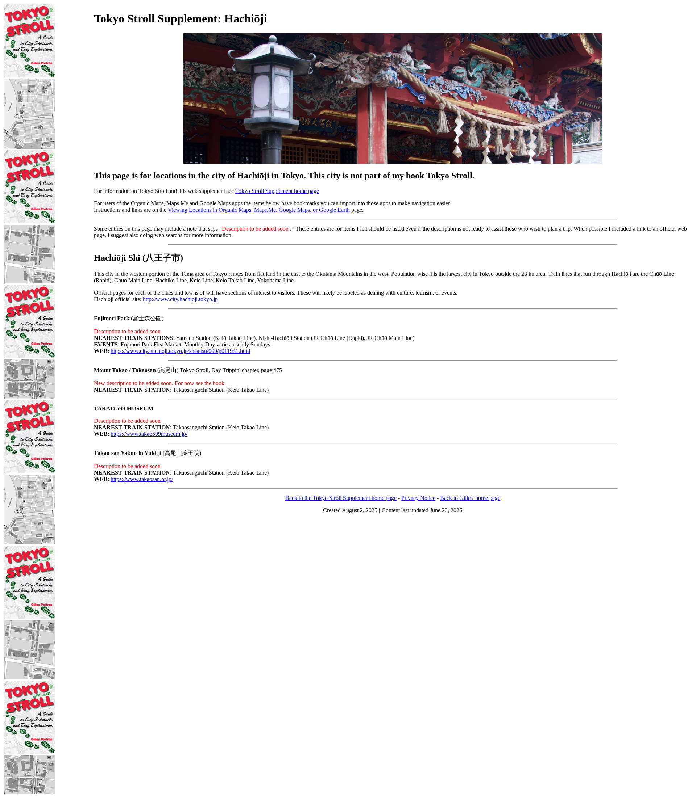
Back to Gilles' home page (470, 498)
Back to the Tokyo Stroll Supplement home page (341, 498)
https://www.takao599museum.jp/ (149, 434)
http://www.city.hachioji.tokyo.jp (180, 299)
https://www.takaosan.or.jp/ (142, 479)
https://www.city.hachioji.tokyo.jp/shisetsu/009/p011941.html (180, 351)
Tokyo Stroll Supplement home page (277, 191)
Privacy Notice (418, 498)
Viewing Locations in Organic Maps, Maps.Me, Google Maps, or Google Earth (259, 210)
